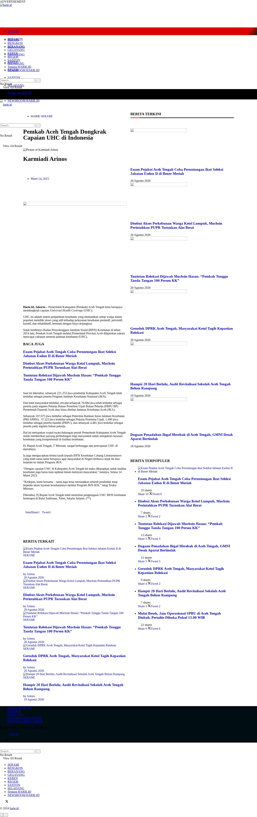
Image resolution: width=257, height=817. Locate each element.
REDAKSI (14, 711)
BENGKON (15, 43)
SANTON (14, 77)
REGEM (13, 56)
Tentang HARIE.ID (19, 93)
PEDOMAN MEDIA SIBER (25, 721)
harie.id (14, 734)
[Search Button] (38, 80)
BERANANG (16, 46)
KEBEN (13, 53)
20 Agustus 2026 (33, 577)
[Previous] (24, 386)
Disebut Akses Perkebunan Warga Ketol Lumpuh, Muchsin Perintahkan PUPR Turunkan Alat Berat (69, 365)
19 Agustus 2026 (33, 699)
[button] (24, 192)
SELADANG (16, 85)
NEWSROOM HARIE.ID (24, 100)
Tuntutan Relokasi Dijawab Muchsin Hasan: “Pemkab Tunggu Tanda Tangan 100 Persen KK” (72, 377)
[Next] (27, 386)
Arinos (31, 574)
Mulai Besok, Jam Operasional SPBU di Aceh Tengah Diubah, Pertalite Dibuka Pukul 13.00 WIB (179, 615)
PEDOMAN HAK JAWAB (24, 717)
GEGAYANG (16, 49)
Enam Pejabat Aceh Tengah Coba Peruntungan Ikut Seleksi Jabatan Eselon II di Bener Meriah (69, 354)
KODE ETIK (16, 714)
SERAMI (13, 31)
